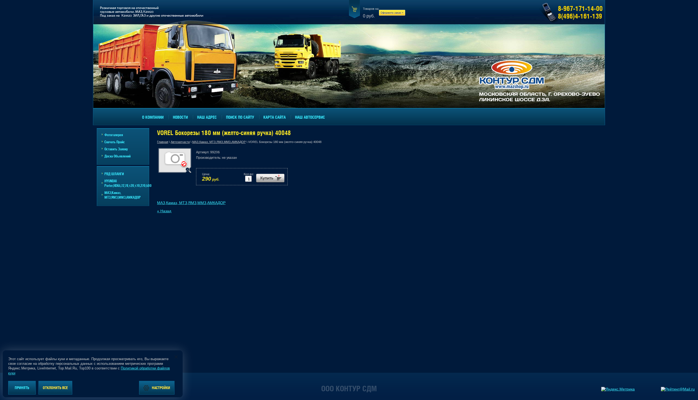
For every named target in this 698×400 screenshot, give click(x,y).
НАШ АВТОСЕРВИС (310, 117)
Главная (162, 142)
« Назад (164, 211)
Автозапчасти (180, 142)
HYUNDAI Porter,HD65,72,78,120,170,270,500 (126, 183)
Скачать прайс (114, 141)
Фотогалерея (113, 134)
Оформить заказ (392, 13)
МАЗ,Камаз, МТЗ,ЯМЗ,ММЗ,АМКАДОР (219, 142)
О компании (153, 117)
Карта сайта (274, 117)
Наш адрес (207, 117)
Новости (180, 117)
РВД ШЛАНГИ (114, 173)
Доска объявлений (117, 156)
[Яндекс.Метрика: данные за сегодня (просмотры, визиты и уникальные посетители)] (618, 389)
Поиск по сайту (240, 117)
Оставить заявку (116, 149)
